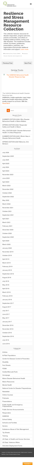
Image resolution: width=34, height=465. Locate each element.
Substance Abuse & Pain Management (15, 429)
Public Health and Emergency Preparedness (12, 405)
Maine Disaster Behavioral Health (13, 378)
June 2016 (6, 343)
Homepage (6, 375)
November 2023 (7, 174)
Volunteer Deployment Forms (12, 446)
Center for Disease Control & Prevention (16, 359)
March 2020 (6, 244)
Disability (5, 362)
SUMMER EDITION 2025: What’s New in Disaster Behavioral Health (16, 137)
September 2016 (8, 336)
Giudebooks (25, 53)
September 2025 (8, 156)
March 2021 (6, 222)
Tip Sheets (6, 432)
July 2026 (5, 152)
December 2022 (7, 189)
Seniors (5, 426)
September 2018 (8, 274)
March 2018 (6, 292)
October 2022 (7, 193)
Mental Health (7, 385)
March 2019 (6, 263)
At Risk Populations (9, 355)
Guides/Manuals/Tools (9, 53)
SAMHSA (18, 53)
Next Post (28, 63)
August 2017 (6, 307)
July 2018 (5, 281)
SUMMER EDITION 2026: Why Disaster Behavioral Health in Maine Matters (15, 120)
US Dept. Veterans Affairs (11, 442)
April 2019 (5, 259)
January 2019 (7, 270)
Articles (4, 352)
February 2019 (7, 266)
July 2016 (5, 340)
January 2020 (7, 248)
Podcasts (14, 53)
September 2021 (8, 215)
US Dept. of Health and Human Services (16, 439)
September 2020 (8, 237)
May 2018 (5, 285)
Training (5, 436)
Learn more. (24, 49)
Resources (5, 55)
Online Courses (7, 395)
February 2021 (7, 226)
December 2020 (7, 230)
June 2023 (6, 178)
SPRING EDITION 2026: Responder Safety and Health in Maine (14, 126)
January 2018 (7, 299)
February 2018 (7, 296)
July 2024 (5, 167)
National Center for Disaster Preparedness (16, 388)
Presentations (7, 401)
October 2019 (7, 255)
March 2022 (6, 204)
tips (21, 55)
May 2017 (5, 318)
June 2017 (6, 314)
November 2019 (7, 252)
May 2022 (5, 200)
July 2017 (5, 310)
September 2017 (8, 303)
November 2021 (7, 207)
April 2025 (5, 163)
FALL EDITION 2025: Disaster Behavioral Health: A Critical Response (16, 131)
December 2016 (7, 325)
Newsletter (6, 391)
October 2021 (7, 211)
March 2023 (6, 185)
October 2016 (7, 332)
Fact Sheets (6, 365)
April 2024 (5, 171)
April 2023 (5, 182)
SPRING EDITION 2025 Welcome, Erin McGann (15, 143)
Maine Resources (8, 382)
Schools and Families (9, 423)
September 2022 (8, 196)
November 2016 (7, 329)
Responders (10, 55)
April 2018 (5, 288)
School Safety (7, 419)
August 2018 (6, 277)
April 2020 (5, 241)
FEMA (4, 368)
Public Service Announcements (13, 409)
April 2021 (5, 218)
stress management (16, 55)
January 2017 (7, 321)
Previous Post (7, 63)
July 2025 (5, 160)
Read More (6, 103)
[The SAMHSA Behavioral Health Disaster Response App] (17, 83)
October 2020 (7, 233)
